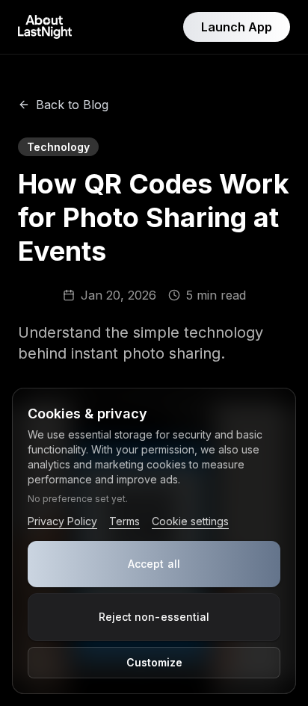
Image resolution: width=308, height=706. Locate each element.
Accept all (154, 563)
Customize (154, 662)
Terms (124, 521)
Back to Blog (72, 104)
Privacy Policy (62, 521)
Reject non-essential (154, 616)
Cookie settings (190, 521)
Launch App (236, 26)
